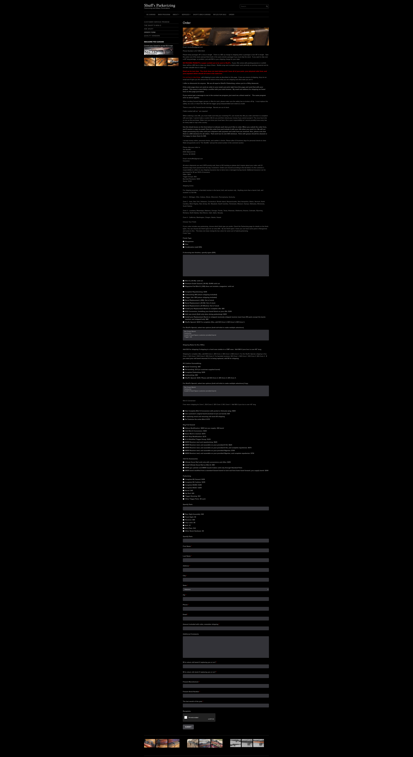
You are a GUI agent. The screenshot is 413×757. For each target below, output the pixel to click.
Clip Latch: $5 (190, 522)
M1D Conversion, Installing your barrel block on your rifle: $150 (208, 311)
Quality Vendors (152, 36)
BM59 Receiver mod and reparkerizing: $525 (201, 442)
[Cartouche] (226, 333)
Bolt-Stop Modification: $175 (195, 436)
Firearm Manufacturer (191, 682)
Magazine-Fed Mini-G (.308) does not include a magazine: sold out (209, 286)
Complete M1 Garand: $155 (195, 479)
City (185, 575)
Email (185, 614)
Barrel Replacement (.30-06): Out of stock (200, 303)
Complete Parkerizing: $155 (195, 372)
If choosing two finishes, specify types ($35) (199, 252)
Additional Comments (191, 634)
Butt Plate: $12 (190, 528)
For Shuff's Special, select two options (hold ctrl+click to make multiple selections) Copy (215, 383)
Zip (184, 595)
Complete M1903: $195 (193, 485)
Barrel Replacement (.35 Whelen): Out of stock (202, 306)
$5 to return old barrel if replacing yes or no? (200, 662)
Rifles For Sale (219, 14)
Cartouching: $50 (191, 375)
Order (231, 14)
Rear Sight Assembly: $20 (194, 514)
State (185, 585)
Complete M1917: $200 (193, 488)
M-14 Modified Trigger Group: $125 (198, 439)
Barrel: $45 (189, 490)
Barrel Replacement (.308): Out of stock (199, 300)
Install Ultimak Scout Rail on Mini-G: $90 (200, 465)
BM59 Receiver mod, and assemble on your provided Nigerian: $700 (210, 450)
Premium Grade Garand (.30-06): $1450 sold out (202, 283)
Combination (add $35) (193, 247)
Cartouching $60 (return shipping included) (201, 294)
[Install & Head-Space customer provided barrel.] (226, 335)
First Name (187, 546)
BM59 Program (164, 14)
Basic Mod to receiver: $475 (195, 434)
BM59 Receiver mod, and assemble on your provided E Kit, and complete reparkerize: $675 (218, 448)
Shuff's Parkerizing (159, 5)
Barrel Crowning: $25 (192, 367)
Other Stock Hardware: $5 (194, 531)
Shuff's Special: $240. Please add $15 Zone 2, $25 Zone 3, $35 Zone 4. (210, 378)
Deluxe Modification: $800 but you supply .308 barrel (204, 428)
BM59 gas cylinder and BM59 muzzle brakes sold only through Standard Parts (213, 468)
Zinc (186, 244)
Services (186, 15)
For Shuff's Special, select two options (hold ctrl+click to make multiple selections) (213, 327)
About (176, 15)
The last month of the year (193, 701)
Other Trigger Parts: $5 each (195, 499)
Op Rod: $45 (189, 493)
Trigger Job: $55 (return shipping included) (201, 297)
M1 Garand (150, 14)
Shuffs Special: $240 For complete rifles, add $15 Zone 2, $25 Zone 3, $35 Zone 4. (215, 322)
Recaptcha (187, 711)
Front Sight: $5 (190, 517)
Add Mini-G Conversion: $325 (196, 431)
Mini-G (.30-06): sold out (194, 281)
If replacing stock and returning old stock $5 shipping (205, 416)
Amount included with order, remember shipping (201, 624)
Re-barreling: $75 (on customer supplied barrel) (202, 369)
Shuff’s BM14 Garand (202, 14)
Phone (186, 605)
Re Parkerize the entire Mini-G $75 (197, 419)
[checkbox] (183, 241)
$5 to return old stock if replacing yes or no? (200, 672)
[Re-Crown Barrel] (226, 331)
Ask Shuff (148, 29)
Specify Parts (188, 504)
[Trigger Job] (226, 337)
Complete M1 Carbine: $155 (195, 482)
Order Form (150, 32)
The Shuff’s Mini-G (152, 25)
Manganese (189, 241)
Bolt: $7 (188, 525)
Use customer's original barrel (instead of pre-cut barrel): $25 (207, 414)
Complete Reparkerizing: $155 (196, 292)
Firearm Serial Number (191, 691)
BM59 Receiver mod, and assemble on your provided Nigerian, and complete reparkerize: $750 (219, 453)
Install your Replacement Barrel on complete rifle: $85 (204, 308)
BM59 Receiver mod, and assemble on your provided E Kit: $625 (208, 445)
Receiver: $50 (190, 520)
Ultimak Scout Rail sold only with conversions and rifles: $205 (208, 462)
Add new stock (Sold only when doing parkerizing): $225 (206, 314)
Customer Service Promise (157, 22)
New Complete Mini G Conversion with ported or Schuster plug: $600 (210, 411)
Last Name (187, 556)
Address (186, 566)
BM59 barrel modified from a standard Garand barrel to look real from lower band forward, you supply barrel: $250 (226, 470)
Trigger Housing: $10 (192, 496)
